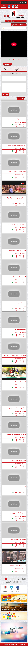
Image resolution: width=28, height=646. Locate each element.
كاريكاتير (15, 21)
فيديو (24, 21)
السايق (8, 582)
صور (20, 21)
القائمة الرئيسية (20, 2)
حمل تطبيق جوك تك (19, 24)
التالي (23, 579)
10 (14, 582)
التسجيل (14, 71)
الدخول (19, 69)
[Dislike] (19, 60)
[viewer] (14, 60)
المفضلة (7, 64)
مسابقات (8, 21)
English (3, 5)
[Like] (24, 60)
